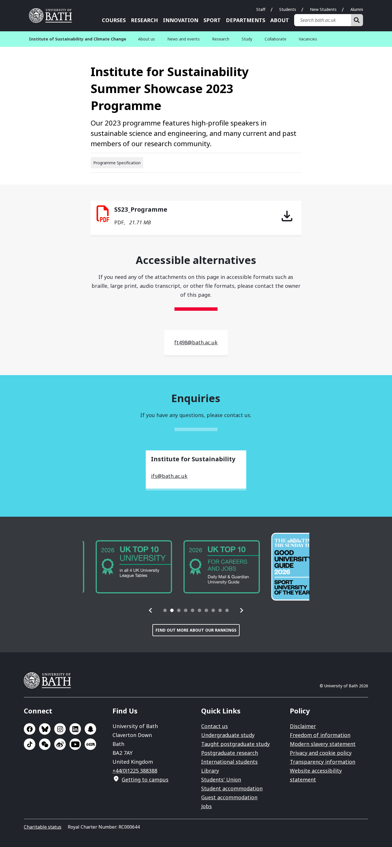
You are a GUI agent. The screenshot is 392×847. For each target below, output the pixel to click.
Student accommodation (232, 788)
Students (287, 9)
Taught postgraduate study (235, 743)
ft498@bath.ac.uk (196, 342)
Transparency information (322, 761)
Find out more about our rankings (196, 630)
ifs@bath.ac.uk (169, 475)
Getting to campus (145, 779)
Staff (260, 9)
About (279, 20)
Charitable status (42, 827)
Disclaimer (303, 726)
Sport (212, 20)
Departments (245, 20)
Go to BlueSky (45, 729)
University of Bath (52, 15)
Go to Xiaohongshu (90, 744)
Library (210, 770)
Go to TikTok (29, 744)
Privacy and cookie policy (321, 752)
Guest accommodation (229, 797)
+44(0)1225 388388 (134, 770)
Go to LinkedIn (75, 729)
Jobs (206, 806)
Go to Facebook (29, 729)
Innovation (180, 20)
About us (146, 39)
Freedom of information (320, 735)
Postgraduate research (229, 752)
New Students (323, 9)
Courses (114, 20)
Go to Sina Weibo (60, 744)
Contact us (214, 726)
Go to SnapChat (90, 729)
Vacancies (308, 39)
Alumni (356, 9)
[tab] (165, 610)
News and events (183, 39)
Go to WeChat (45, 744)
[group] (121, 566)
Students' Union (221, 779)
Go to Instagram (60, 729)
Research (144, 20)
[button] (150, 610)
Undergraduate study (228, 735)
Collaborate (275, 39)
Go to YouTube (75, 744)
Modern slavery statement (323, 743)
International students (229, 761)
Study (247, 39)
